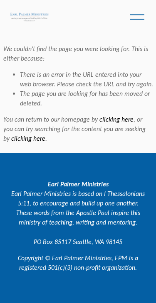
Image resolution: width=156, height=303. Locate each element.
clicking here (116, 119)
